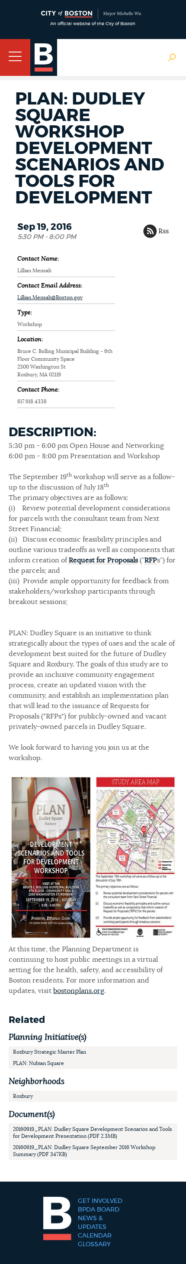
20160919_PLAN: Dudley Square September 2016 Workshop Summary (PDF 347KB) (84, 1151)
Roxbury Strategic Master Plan (49, 1052)
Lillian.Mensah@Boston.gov (50, 297)
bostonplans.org (78, 990)
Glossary (94, 1244)
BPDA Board (98, 1210)
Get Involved (100, 1201)
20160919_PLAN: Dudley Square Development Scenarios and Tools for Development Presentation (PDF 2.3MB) (92, 1133)
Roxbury (23, 1096)
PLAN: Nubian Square (38, 1063)
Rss (163, 231)
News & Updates (92, 1222)
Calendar (95, 1236)
